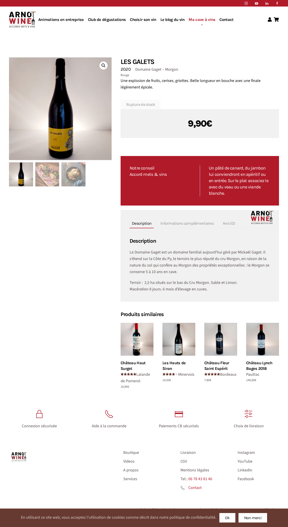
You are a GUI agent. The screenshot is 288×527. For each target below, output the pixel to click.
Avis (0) (229, 223)
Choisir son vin (143, 19)
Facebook (246, 479)
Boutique (131, 452)
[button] (103, 65)
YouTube (245, 461)
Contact (226, 19)
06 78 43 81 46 (200, 479)
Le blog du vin (172, 19)
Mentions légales (194, 470)
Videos (129, 461)
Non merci (253, 517)
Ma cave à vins (202, 19)
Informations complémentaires (187, 223)
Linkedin (245, 470)
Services (130, 479)
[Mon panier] (276, 19)
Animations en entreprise (61, 19)
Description (141, 223)
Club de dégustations (107, 19)
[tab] (139, 223)
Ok (227, 517)
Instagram (246, 452)
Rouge (125, 75)
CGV (183, 461)
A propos (131, 470)
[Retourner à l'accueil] (22, 19)
